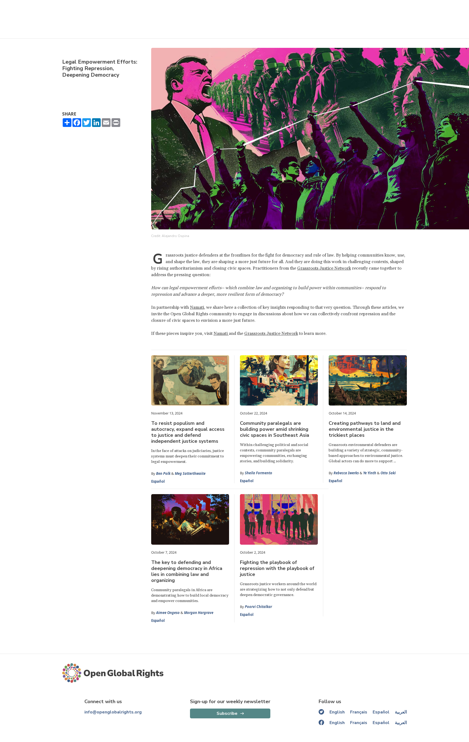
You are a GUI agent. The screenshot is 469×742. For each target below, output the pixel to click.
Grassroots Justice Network (324, 268)
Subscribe (227, 713)
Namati (197, 307)
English (337, 712)
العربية (401, 712)
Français (358, 712)
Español (158, 481)
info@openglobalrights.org (113, 712)
